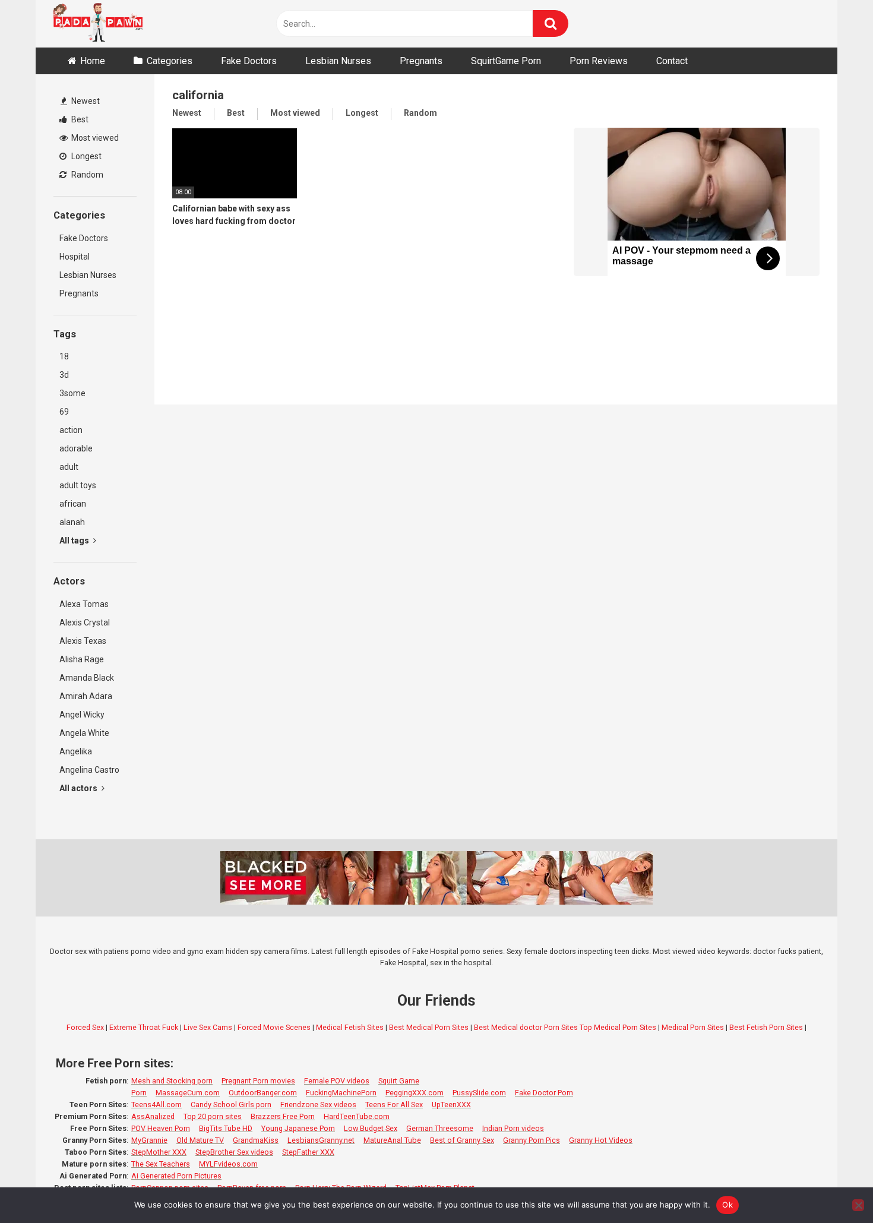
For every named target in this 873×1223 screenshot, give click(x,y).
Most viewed (94, 138)
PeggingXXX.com (414, 1092)
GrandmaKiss (256, 1140)
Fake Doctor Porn (544, 1092)
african (72, 503)
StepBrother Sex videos (234, 1152)
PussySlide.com (479, 1092)
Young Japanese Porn (298, 1128)
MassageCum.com (188, 1092)
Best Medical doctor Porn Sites (526, 1027)
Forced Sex (85, 1027)
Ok (727, 1204)
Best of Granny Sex (462, 1140)
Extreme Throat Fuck (143, 1027)
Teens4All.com (156, 1104)
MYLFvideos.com (228, 1163)
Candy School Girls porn (231, 1104)
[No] (858, 1205)
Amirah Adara (85, 696)
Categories (169, 61)
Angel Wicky (82, 714)
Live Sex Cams (208, 1027)
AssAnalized (153, 1116)
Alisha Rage (81, 659)
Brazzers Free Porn (283, 1116)
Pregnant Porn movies (258, 1080)
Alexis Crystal (84, 622)
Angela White (84, 733)
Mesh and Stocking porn (172, 1080)
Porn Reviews (599, 61)
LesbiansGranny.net (321, 1140)
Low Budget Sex (370, 1128)
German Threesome (439, 1128)
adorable (76, 448)
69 (64, 411)
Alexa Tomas (84, 604)
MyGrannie (149, 1140)
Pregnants (421, 61)
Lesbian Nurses (338, 61)
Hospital (74, 256)
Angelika (75, 751)
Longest (85, 156)
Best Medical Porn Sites (429, 1027)
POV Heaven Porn (160, 1128)
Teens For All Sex (394, 1104)
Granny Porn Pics (531, 1140)
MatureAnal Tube (392, 1140)
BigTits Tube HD (225, 1128)
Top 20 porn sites (213, 1116)
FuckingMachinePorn (341, 1092)
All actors (79, 788)
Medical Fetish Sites (350, 1027)
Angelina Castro (89, 770)
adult (68, 467)
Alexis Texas (82, 641)
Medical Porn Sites (693, 1027)
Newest (84, 101)
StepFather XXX (308, 1152)
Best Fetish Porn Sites (766, 1027)
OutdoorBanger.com (263, 1092)
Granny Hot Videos (600, 1140)
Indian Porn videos (513, 1128)
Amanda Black (86, 677)
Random (86, 174)
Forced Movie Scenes (274, 1027)
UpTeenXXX (451, 1104)
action (71, 430)
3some (72, 393)
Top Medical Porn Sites (618, 1027)
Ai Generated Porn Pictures (176, 1175)
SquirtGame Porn (506, 61)
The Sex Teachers (160, 1163)
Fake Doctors (249, 61)
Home (92, 61)
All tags (75, 540)
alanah (72, 522)
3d (64, 375)
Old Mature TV (200, 1140)
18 (64, 356)
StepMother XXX (158, 1152)
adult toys (77, 485)
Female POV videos (336, 1080)
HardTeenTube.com (357, 1116)
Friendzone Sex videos (318, 1104)
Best (78, 119)
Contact (672, 61)
